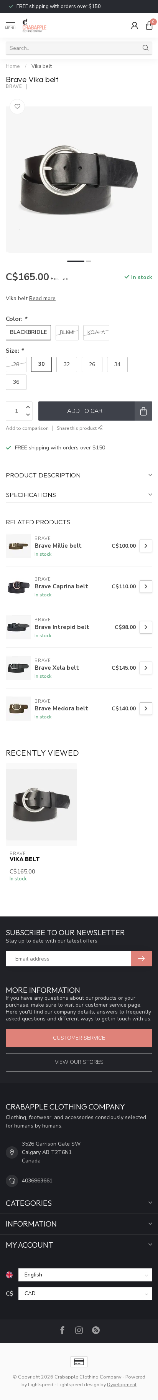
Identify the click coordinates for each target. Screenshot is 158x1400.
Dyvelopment (122, 1384)
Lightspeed (40, 1384)
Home (13, 66)
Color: (16, 319)
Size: (14, 351)
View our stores (79, 1062)
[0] (149, 25)
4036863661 (37, 1180)
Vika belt (41, 66)
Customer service (79, 1038)
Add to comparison (27, 428)
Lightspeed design (78, 1384)
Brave (14, 86)
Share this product (77, 428)
